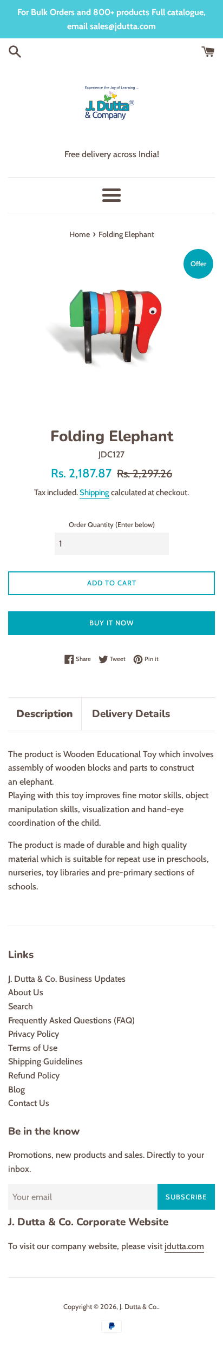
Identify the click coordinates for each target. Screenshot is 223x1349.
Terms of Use (32, 1048)
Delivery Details (131, 714)
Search (20, 1006)
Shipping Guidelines (45, 1061)
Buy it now (111, 622)
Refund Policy (34, 1075)
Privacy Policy (33, 1034)
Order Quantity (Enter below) (112, 525)
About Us (25, 992)
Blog (16, 1089)
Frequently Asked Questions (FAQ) (71, 1020)
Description (44, 714)
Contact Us (28, 1103)
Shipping (94, 492)
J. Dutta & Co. (139, 1307)
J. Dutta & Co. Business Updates (67, 979)
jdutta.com (184, 1246)
